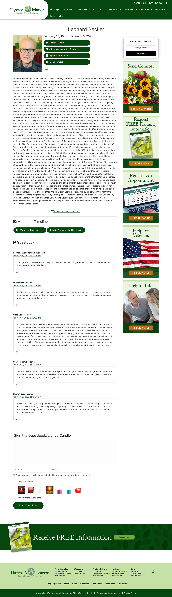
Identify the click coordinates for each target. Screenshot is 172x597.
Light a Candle (56, 43)
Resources (144, 9)
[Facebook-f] (153, 572)
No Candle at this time (30, 498)
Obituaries (82, 9)
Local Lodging (56, 16)
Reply (15, 273)
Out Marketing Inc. (109, 593)
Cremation (113, 9)
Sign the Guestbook (58, 55)
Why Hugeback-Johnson (60, 9)
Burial (95, 9)
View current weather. (66, 211)
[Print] (46, 69)
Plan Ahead (128, 9)
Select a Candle (25, 481)
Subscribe (141, 54)
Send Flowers (56, 62)
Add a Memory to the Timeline (63, 49)
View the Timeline (29, 230)
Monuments (160, 9)
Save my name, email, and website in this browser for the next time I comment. (53, 475)
